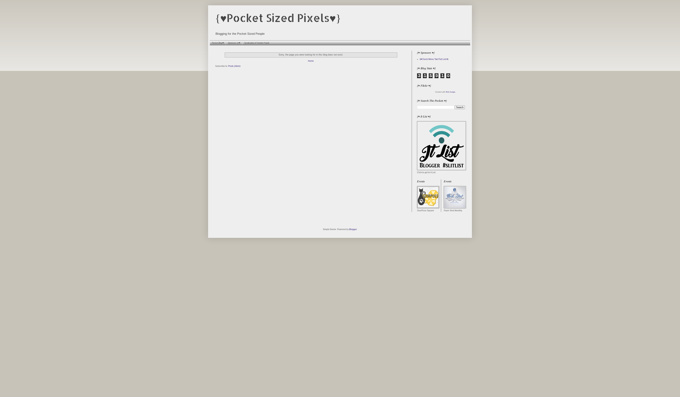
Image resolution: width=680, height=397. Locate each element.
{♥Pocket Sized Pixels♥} (278, 18)
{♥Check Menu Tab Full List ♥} (434, 59)
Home (311, 61)
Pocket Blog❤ (218, 43)
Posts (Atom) (234, 66)
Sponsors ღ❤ (234, 43)
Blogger (353, 229)
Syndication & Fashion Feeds (256, 43)
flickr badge (450, 92)
